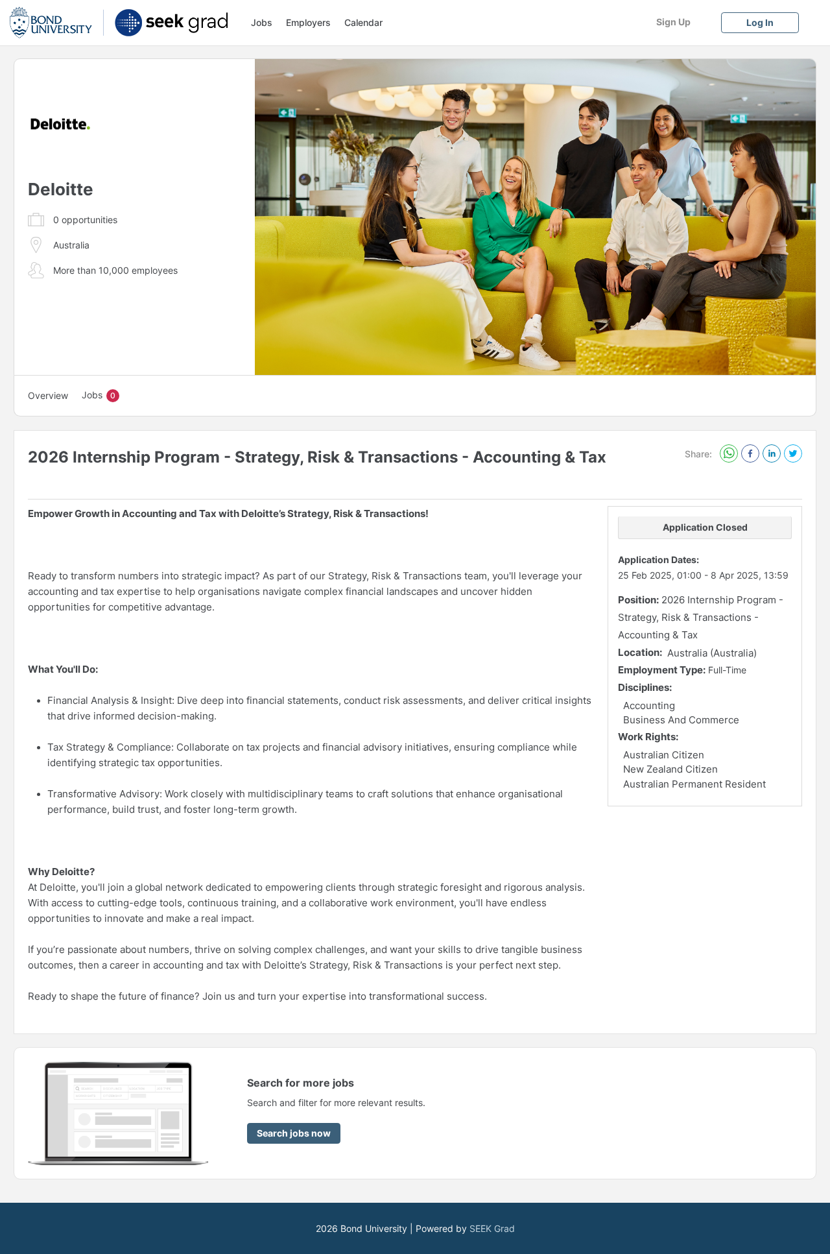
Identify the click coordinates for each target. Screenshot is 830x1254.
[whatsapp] (729, 454)
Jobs (261, 22)
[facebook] (750, 453)
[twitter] (793, 454)
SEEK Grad (492, 1228)
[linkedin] (772, 454)
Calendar (363, 22)
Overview (48, 395)
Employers (308, 22)
